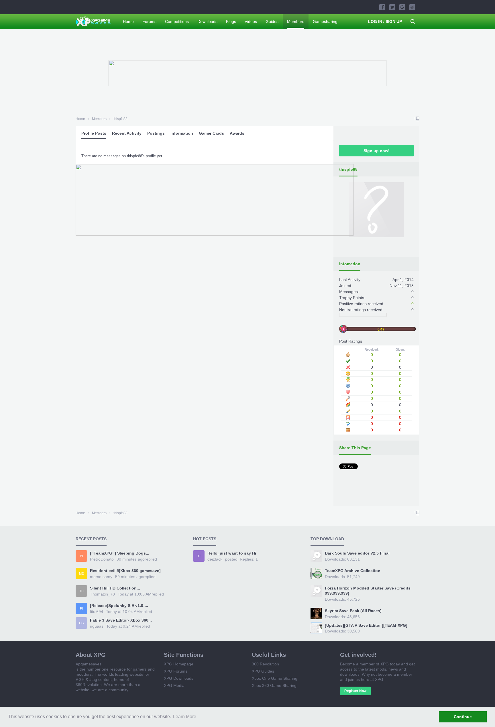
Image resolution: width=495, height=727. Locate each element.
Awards (237, 133)
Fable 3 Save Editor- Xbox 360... (121, 620)
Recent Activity (127, 133)
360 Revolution (265, 664)
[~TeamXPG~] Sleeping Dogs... (119, 553)
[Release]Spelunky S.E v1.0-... (119, 605)
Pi (81, 556)
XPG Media (174, 685)
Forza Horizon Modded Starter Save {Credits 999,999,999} (367, 591)
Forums (149, 21)
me (81, 573)
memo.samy (101, 576)
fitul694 (96, 611)
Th (81, 591)
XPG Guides (263, 671)
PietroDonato (102, 559)
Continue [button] (463, 716)
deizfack (214, 559)
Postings (156, 133)
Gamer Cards (211, 133)
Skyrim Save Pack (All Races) (353, 610)
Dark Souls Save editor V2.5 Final (357, 553)
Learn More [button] (184, 716)
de (199, 556)
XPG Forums (175, 671)
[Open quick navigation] (417, 119)
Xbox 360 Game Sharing (274, 685)
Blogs (231, 21)
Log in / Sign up (385, 21)
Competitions (177, 21)
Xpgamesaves (88, 664)
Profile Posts (93, 133)
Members (295, 21)
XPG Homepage (178, 664)
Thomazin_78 (102, 594)
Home (128, 21)
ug (81, 623)
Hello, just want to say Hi (231, 553)
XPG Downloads (178, 678)
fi (81, 608)
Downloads (207, 21)
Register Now (355, 691)
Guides (272, 21)
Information (181, 133)
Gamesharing (325, 21)
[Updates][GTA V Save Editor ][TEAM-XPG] (366, 625)
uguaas (96, 626)
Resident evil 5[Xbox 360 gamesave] (125, 570)
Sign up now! (377, 150)
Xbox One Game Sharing (274, 678)
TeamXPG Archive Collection (352, 570)
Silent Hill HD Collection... (115, 588)
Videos (251, 21)
